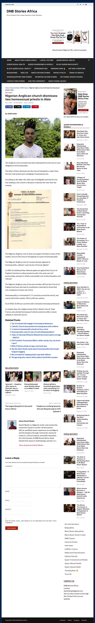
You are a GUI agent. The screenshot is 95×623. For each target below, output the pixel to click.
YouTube (84, 620)
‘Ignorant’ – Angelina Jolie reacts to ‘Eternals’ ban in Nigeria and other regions (13, 388)
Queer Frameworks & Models (40, 64)
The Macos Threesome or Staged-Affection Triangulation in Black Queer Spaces (83, 510)
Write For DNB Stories (40, 73)
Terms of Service (76, 73)
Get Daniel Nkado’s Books (71, 77)
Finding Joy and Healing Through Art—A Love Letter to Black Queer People (83, 375)
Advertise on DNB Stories (46, 77)
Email (7, 500)
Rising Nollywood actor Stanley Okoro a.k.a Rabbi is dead (32, 386)
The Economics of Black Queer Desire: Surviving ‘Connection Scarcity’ (83, 212)
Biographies (12, 73)
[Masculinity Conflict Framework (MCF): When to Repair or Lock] (69, 253)
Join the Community (36, 81)
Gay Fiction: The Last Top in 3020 (83, 343)
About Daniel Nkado (57, 81)
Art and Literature (76, 69)
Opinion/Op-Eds (41, 69)
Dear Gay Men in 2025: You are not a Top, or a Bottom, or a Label (83, 291)
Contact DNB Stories (16, 81)
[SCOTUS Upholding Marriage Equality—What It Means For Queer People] (69, 328)
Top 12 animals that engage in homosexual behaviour (32, 323)
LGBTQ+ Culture (46, 60)
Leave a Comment (29, 102)
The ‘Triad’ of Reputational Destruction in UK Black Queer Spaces (83, 227)
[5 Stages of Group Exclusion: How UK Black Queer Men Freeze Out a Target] (69, 178)
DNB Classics (24, 88)
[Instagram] (83, 4)
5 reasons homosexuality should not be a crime (30, 329)
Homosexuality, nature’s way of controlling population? (33, 332)
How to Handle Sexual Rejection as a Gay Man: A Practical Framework (83, 198)
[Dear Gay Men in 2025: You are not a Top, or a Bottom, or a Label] (69, 287)
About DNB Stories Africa (26, 60)
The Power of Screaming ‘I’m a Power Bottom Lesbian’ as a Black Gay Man (83, 242)
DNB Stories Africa (22, 11)
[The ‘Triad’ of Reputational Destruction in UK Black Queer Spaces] (69, 224)
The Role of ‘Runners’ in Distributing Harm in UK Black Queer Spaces (83, 461)
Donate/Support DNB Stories (19, 77)
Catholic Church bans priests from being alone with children (35, 326)
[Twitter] (80, 4)
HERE (72, 117)
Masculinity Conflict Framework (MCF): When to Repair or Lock (82, 257)
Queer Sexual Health (16, 64)
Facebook (62, 620)
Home (9, 60)
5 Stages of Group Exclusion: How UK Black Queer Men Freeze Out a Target (83, 182)
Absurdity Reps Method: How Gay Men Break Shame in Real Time (83, 166)
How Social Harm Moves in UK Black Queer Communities (83, 271)
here (54, 441)
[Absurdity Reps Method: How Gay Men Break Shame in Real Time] (69, 163)
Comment (9, 466)
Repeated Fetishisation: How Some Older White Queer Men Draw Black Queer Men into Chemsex (83, 150)
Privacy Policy (59, 73)
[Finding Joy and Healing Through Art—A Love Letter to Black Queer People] (69, 371)
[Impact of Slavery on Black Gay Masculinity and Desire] (69, 302)
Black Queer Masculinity (67, 64)
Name (7, 491)
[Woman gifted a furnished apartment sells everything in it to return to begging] (52, 377)
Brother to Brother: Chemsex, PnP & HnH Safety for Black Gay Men (83, 389)
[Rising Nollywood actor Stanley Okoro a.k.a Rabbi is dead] (33, 377)
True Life (24, 73)
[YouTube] (86, 4)
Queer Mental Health (65, 60)
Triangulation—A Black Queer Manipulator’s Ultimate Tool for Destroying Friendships (83, 476)
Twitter (70, 620)
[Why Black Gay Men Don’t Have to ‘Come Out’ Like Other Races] (69, 131)
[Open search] (88, 60)
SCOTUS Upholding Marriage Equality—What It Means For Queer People (83, 331)
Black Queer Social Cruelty (19, 69)
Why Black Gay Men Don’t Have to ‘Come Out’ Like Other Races (83, 134)
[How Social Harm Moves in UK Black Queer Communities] (69, 268)
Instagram (77, 620)
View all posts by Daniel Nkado (32, 445)
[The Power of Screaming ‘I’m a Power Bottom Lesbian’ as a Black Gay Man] (69, 239)
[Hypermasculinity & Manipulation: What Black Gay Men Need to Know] (69, 401)
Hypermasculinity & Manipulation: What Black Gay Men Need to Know (83, 404)
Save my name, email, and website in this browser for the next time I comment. (31, 521)
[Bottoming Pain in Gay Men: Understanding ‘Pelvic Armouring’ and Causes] (69, 416)
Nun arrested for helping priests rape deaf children (31, 354)
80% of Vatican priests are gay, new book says (29, 346)
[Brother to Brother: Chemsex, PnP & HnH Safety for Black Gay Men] (69, 386)
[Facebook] (78, 4)
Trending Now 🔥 (58, 69)
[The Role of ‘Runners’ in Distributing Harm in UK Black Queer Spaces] (69, 457)
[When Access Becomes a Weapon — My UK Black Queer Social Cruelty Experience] (69, 489)
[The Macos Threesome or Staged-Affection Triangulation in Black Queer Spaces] (69, 505)
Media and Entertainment (75, 553)
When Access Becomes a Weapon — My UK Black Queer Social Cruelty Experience (83, 493)
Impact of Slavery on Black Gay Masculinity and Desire (83, 305)
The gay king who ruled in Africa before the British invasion (35, 357)
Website (8, 509)
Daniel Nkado (18, 102)
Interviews (69, 545)
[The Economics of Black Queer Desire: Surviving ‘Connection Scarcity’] (69, 209)
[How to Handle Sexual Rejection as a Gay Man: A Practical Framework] (69, 194)
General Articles (14, 88)
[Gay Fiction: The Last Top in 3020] (69, 343)
